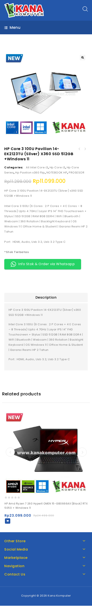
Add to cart (7, 521)
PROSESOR (76, 173)
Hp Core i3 (57, 167)
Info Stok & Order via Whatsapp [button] (46, 264)
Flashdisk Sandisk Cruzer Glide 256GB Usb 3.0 (79, 149)
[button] (82, 57)
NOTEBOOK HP (56, 173)
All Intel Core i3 (37, 167)
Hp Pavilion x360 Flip (30, 173)
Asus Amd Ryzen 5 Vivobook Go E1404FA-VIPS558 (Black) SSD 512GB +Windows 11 (85, 149)
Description (46, 297)
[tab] (46, 297)
